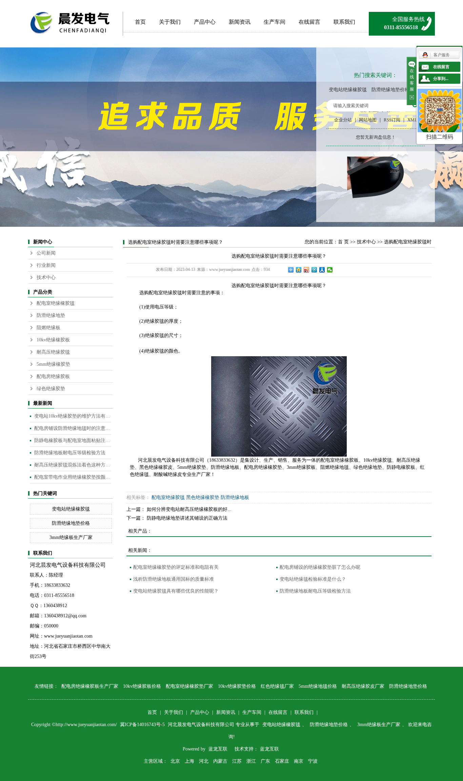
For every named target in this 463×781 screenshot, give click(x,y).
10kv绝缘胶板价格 (142, 686)
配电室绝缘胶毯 (168, 497)
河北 (203, 761)
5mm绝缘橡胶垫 (53, 364)
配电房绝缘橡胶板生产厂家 (89, 686)
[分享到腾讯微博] (314, 270)
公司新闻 (46, 253)
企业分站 (343, 119)
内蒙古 (220, 761)
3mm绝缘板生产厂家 (71, 537)
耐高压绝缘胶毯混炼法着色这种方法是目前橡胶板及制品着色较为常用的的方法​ (72, 464)
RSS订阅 (392, 119)
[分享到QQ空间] (299, 270)
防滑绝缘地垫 (51, 315)
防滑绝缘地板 (235, 497)
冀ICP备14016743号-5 (143, 724)
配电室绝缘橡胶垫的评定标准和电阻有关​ (176, 567)
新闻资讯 (239, 22)
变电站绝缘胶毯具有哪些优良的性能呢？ (176, 591)
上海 (189, 761)
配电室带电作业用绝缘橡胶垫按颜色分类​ (72, 477)
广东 (265, 761)
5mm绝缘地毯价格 (318, 686)
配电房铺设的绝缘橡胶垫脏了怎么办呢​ (320, 567)
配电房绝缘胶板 (53, 376)
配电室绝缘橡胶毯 (56, 303)
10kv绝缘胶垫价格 (237, 686)
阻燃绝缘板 (48, 327)
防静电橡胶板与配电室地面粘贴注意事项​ (72, 440)
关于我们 (170, 22)
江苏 (237, 761)
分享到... (440, 78)
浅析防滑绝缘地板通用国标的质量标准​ (173, 579)
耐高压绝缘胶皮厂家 (363, 686)
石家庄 (282, 761)
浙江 (251, 761)
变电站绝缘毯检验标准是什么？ (313, 579)
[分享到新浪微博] (306, 270)
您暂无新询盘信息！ (376, 137)
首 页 (343, 241)
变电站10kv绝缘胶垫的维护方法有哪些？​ (72, 416)
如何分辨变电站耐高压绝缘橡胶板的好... (189, 509)
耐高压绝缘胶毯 (53, 352)
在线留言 (309, 22)
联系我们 (344, 22)
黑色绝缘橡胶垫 (202, 497)
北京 (175, 761)
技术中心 (46, 277)
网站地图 (368, 119)
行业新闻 (46, 265)
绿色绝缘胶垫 (51, 388)
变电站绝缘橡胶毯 (348, 89)
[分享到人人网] (322, 270)
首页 (140, 22)
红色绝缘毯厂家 (277, 686)
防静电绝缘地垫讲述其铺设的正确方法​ (187, 518)
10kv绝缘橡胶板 (53, 339)
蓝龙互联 (217, 749)
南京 (298, 761)
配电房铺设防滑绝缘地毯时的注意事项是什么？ (72, 428)
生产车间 (274, 22)
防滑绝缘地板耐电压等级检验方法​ (69, 452)
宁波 (313, 761)
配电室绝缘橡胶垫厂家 (189, 686)
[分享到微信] (330, 270)
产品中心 (205, 22)
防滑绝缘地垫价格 (390, 89)
